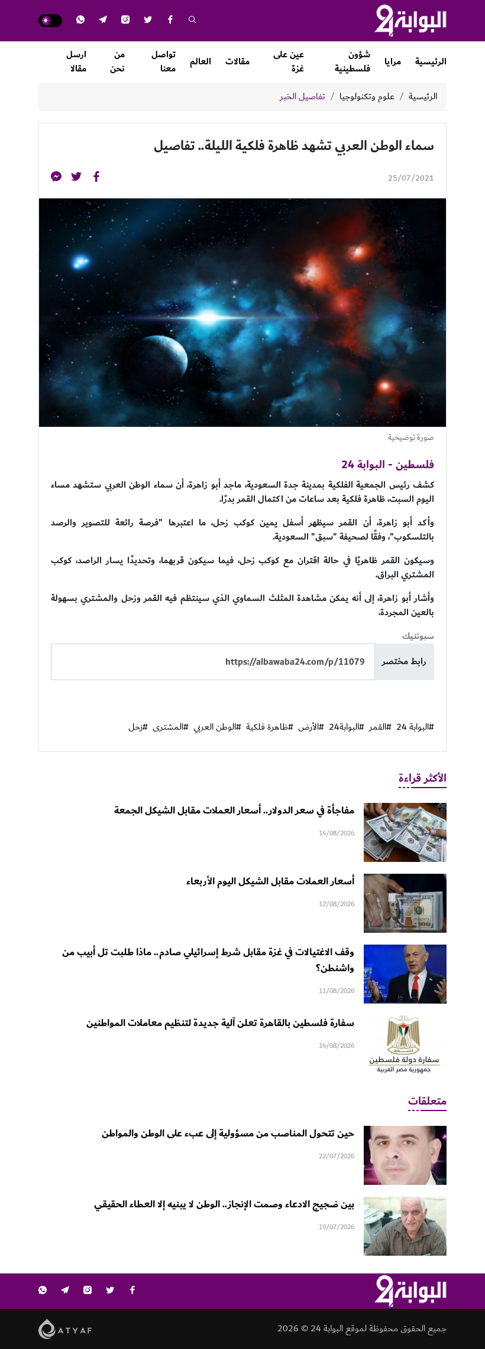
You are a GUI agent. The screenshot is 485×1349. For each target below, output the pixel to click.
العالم (200, 62)
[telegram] (103, 21)
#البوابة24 (346, 727)
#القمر (380, 727)
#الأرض (311, 727)
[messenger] (56, 179)
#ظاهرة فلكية (269, 727)
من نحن (117, 62)
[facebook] (170, 21)
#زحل (138, 727)
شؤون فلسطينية (352, 62)
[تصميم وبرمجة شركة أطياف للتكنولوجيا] (65, 1329)
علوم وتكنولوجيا (367, 97)
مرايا (392, 62)
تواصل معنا (163, 62)
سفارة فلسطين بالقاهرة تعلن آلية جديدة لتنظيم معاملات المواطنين (220, 1023)
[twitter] (148, 21)
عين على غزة (288, 62)
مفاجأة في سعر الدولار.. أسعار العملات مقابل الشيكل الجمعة (234, 810)
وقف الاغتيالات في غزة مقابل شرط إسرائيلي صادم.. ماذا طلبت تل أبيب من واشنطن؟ (208, 960)
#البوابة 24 (415, 727)
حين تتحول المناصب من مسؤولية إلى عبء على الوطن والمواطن (228, 1133)
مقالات (237, 62)
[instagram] (125, 21)
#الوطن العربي (217, 727)
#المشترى (171, 727)
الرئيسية (431, 62)
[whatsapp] (80, 21)
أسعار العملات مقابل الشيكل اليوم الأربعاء (270, 881)
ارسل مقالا (76, 62)
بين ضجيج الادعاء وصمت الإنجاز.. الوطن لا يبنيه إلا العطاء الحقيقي (224, 1204)
